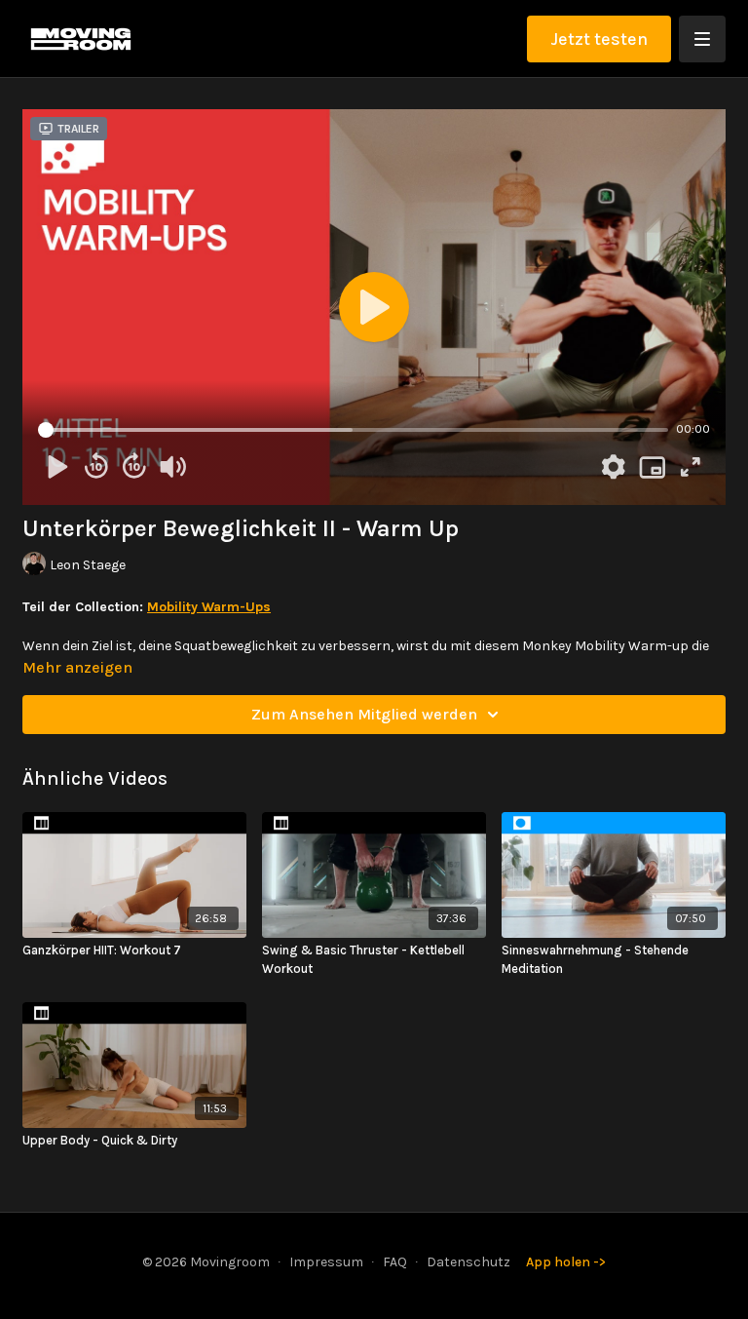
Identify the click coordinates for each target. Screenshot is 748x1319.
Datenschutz (468, 1262)
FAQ (395, 1262)
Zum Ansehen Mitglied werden (364, 714)
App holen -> (566, 1262)
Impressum (326, 1262)
